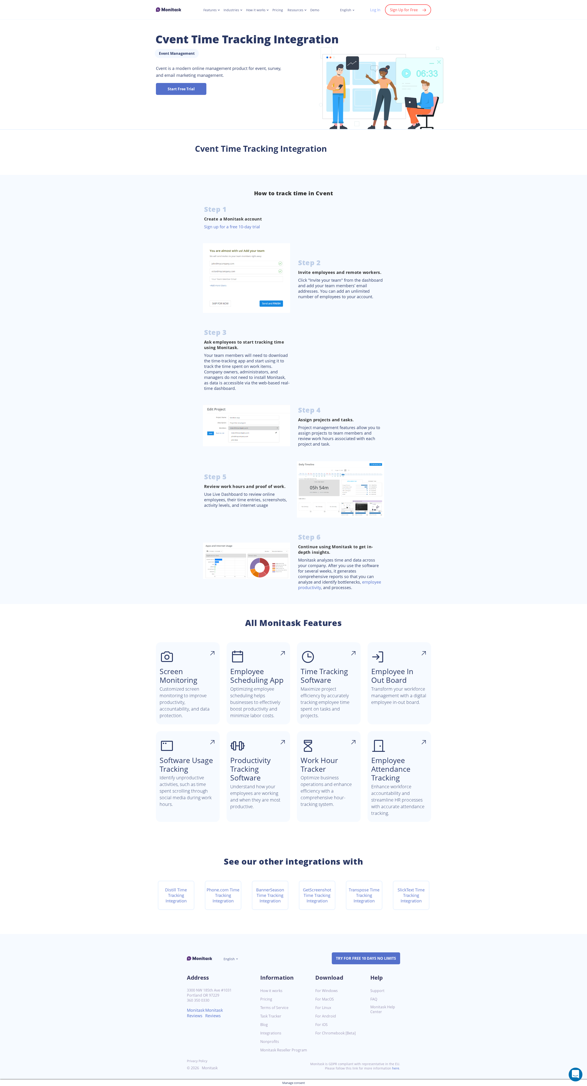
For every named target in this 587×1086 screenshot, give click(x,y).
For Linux (323, 1007)
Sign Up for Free (404, 9)
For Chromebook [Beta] (335, 1033)
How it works (256, 10)
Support (377, 990)
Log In (375, 9)
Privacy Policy (197, 1061)
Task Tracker (270, 1016)
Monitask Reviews (196, 1012)
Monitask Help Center (382, 1009)
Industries (231, 10)
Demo (314, 10)
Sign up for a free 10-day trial (232, 226)
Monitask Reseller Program (283, 1050)
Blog (264, 1024)
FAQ (373, 999)
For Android (325, 1016)
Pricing (277, 10)
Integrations (270, 1033)
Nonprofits (269, 1041)
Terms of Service (274, 1007)
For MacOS (324, 999)
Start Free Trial (181, 88)
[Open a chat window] (575, 1074)
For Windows (326, 990)
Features (210, 10)
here (395, 1068)
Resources (295, 10)
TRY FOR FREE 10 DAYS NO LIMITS (366, 958)
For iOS (321, 1024)
